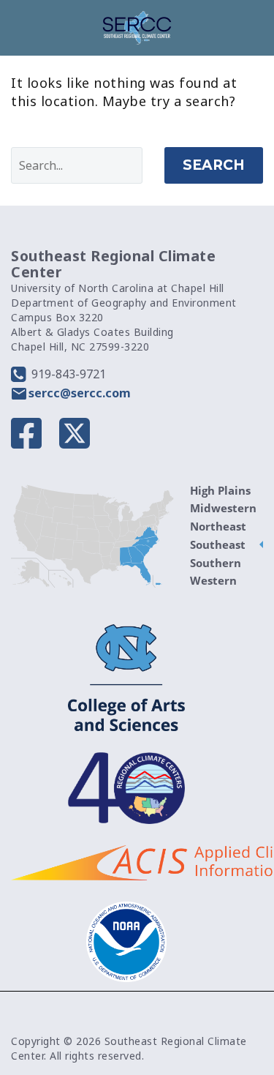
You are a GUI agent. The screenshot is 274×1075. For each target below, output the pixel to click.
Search (214, 165)
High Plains (220, 490)
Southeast (218, 544)
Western (213, 580)
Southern (215, 562)
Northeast (218, 526)
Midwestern (223, 508)
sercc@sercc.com (79, 393)
